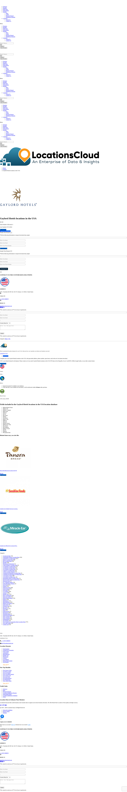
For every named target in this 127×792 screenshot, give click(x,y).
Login (29, 724)
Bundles (5, 8)
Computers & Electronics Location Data (12, 574)
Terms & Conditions (7, 710)
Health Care (6, 594)
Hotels (4, 599)
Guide (7, 14)
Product (5, 169)
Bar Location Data (7, 561)
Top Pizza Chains (7, 671)
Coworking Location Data (9, 577)
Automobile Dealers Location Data (11, 557)
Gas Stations (6, 591)
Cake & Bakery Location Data (10, 565)
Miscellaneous (6, 602)
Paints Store (5, 604)
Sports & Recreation (7, 615)
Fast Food (5, 585)
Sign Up (13, 724)
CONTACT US (3, 353)
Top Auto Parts (6, 677)
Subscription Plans (7, 694)
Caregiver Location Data (8, 570)
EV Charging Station (8, 582)
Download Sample (6, 231)
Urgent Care (6, 624)
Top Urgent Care (7, 675)
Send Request (4, 248)
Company (5, 18)
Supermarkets (6, 619)
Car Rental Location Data (9, 567)
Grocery (5, 593)
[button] (63, 23)
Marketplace (6, 600)
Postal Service (6, 611)
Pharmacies (5, 608)
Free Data (5, 590)
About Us (8, 19)
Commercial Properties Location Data (11, 573)
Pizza (4, 610)
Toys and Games (7, 623)
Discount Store (6, 581)
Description (5, 356)
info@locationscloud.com (6, 306)
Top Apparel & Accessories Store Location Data (14, 622)
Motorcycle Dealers (7, 603)
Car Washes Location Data (9, 569)
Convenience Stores (7, 575)
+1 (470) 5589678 (4, 299)
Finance (5, 586)
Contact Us (8, 21)
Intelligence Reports (10, 17)
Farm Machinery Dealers (8, 583)
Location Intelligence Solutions (10, 695)
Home (4, 168)
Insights (5, 12)
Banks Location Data (8, 560)
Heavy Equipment (7, 595)
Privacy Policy (6, 711)
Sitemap (5, 712)
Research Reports (7, 691)
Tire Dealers (6, 620)
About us (5, 689)
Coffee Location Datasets (9, 571)
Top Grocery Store (7, 670)
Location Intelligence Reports (10, 693)
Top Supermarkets (7, 678)
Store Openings (6, 618)
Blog (7, 13)
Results (2, 46)
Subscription (6, 10)
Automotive (5, 653)
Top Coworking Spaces (8, 674)
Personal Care (6, 606)
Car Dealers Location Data (9, 566)
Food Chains (6, 589)
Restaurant (5, 612)
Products (5, 6)
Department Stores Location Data (10, 578)
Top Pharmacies (6, 679)
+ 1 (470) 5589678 (5, 640)
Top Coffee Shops (7, 681)
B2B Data (5, 9)
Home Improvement (7, 598)
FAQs (4, 697)
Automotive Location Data (9, 558)
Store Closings (6, 616)
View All (5, 664)
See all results (4, 47)
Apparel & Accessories (8, 650)
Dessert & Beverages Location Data (11, 579)
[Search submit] (1, 45)
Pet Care (5, 607)
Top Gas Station (6, 673)
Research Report (10, 15)
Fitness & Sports (7, 587)
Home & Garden (7, 596)
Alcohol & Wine (7, 556)
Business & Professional (8, 563)
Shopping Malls (6, 614)
